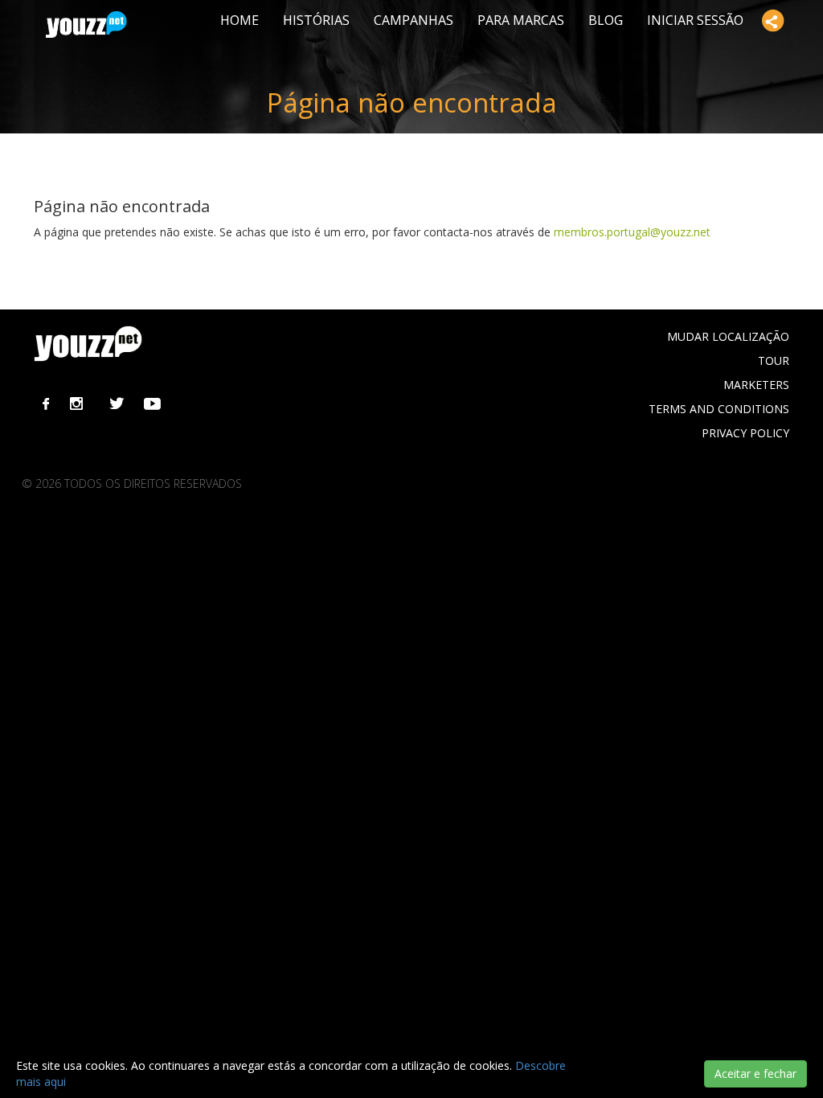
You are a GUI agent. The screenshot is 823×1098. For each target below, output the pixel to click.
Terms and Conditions (719, 408)
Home (239, 20)
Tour (773, 360)
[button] (772, 21)
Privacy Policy (745, 432)
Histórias (316, 20)
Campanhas (413, 20)
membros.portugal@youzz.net (632, 232)
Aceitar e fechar (755, 1073)
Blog (605, 20)
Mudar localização (728, 336)
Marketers (756, 384)
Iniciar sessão (695, 20)
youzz (86, 24)
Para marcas (520, 20)
